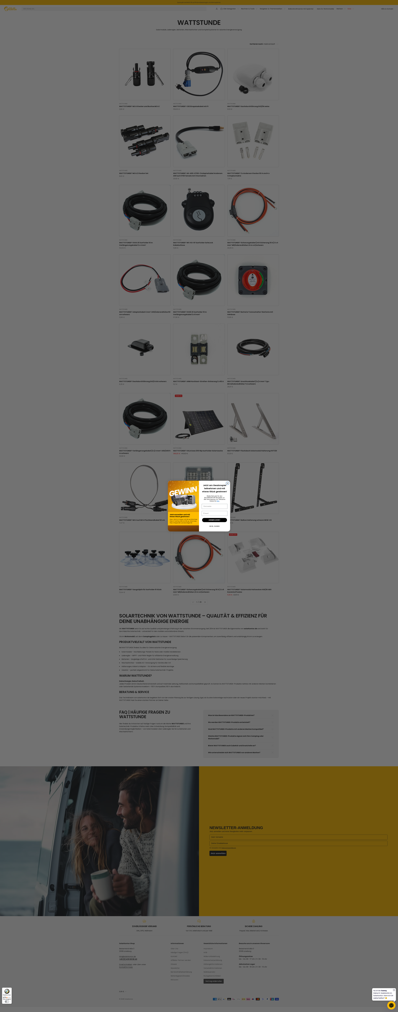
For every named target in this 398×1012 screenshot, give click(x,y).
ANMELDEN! (214, 520)
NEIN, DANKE (214, 526)
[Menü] (10, 989)
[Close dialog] (227, 483)
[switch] (7, 1001)
